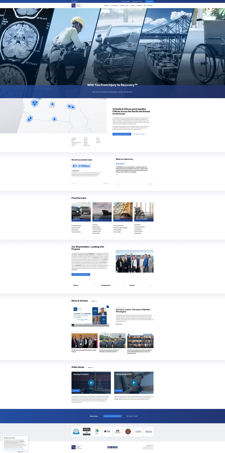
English (21, 451)
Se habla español (125, 1)
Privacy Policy (150, 445)
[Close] (27, 437)
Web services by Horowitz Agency (148, 448)
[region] (15, 443)
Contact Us (149, 1)
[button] (107, 6)
